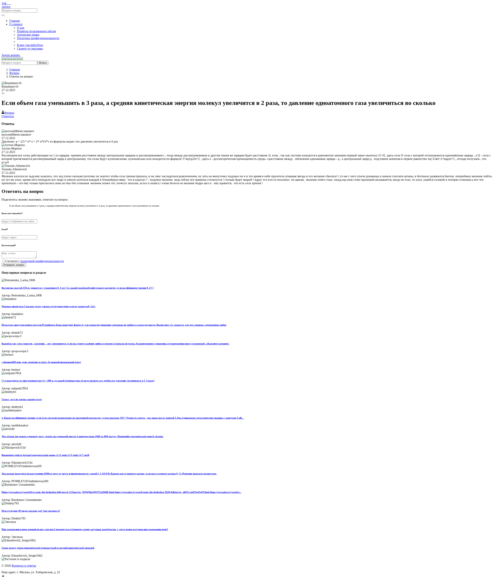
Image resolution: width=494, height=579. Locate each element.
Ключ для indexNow (30, 45)
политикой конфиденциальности (42, 261)
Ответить (8, 116)
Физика (14, 73)
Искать (43, 62)
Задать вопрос (11, 55)
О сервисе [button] (16, 24)
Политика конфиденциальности (38, 38)
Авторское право (28, 34)
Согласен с (34, 261)
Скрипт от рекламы (30, 48)
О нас (21, 27)
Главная (14, 20)
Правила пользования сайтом (36, 31)
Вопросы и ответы (24, 565)
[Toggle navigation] (3, 15)
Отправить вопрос (13, 264)
